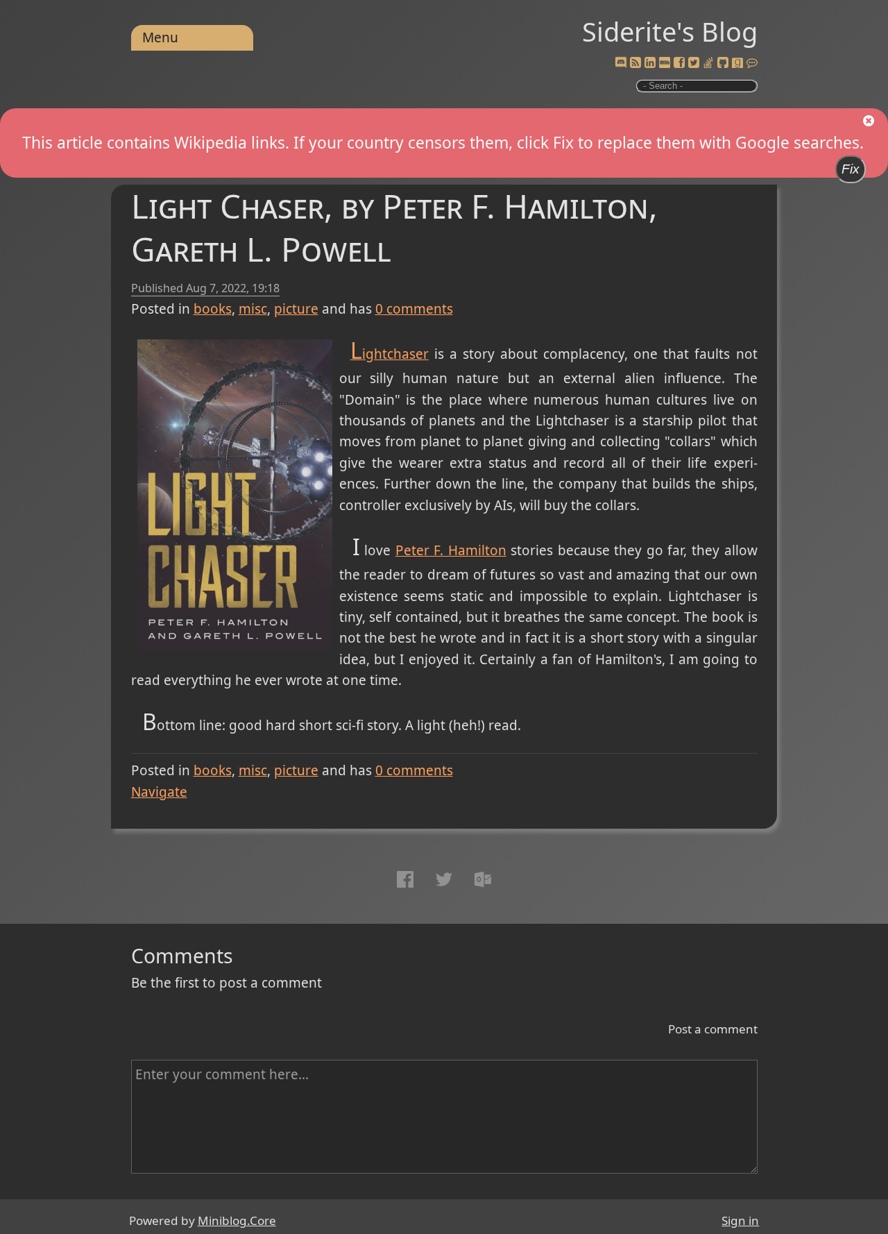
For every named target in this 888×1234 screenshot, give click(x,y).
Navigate (159, 792)
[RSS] (635, 63)
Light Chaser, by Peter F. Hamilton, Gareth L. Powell (394, 227)
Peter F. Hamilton (450, 550)
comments (414, 309)
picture (296, 309)
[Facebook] (679, 63)
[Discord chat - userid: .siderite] (620, 63)
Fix (851, 169)
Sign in (740, 1220)
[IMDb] (664, 63)
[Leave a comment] (752, 63)
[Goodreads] (737, 63)
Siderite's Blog (670, 31)
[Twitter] (693, 63)
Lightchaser (389, 354)
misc (253, 309)
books (213, 309)
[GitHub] (722, 63)
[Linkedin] (650, 63)
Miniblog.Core (237, 1220)
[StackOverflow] (708, 63)
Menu (160, 37)
